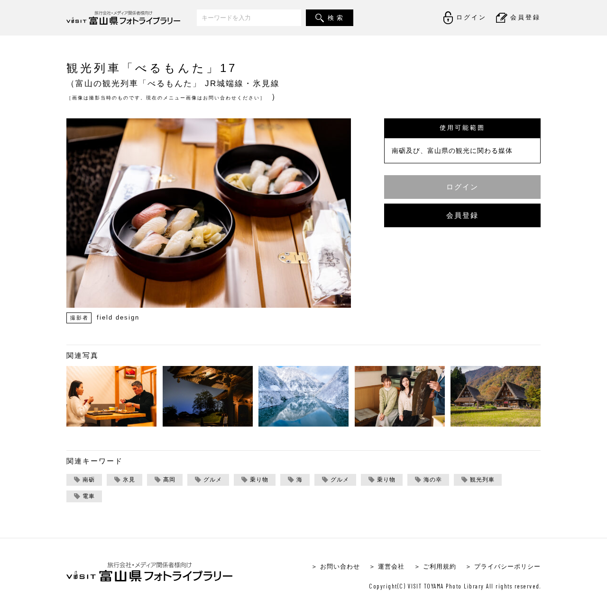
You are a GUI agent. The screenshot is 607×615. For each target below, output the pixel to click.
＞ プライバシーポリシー (503, 566)
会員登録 (462, 215)
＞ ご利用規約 (435, 566)
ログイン (462, 187)
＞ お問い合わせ (335, 566)
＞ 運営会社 (387, 566)
